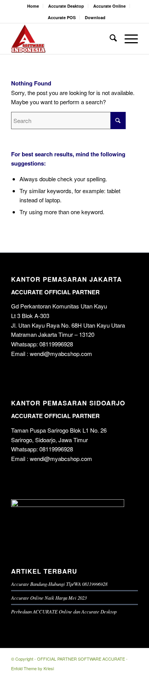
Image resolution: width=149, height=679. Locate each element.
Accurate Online (109, 6)
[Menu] (127, 38)
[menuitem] (33, 6)
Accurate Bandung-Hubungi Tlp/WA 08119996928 (59, 584)
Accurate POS (62, 17)
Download (95, 17)
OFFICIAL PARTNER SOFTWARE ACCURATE (81, 659)
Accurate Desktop (66, 6)
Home (33, 6)
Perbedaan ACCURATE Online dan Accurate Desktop (64, 611)
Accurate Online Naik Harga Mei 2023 (49, 597)
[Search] (109, 38)
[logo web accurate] (61, 38)
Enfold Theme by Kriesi (32, 668)
